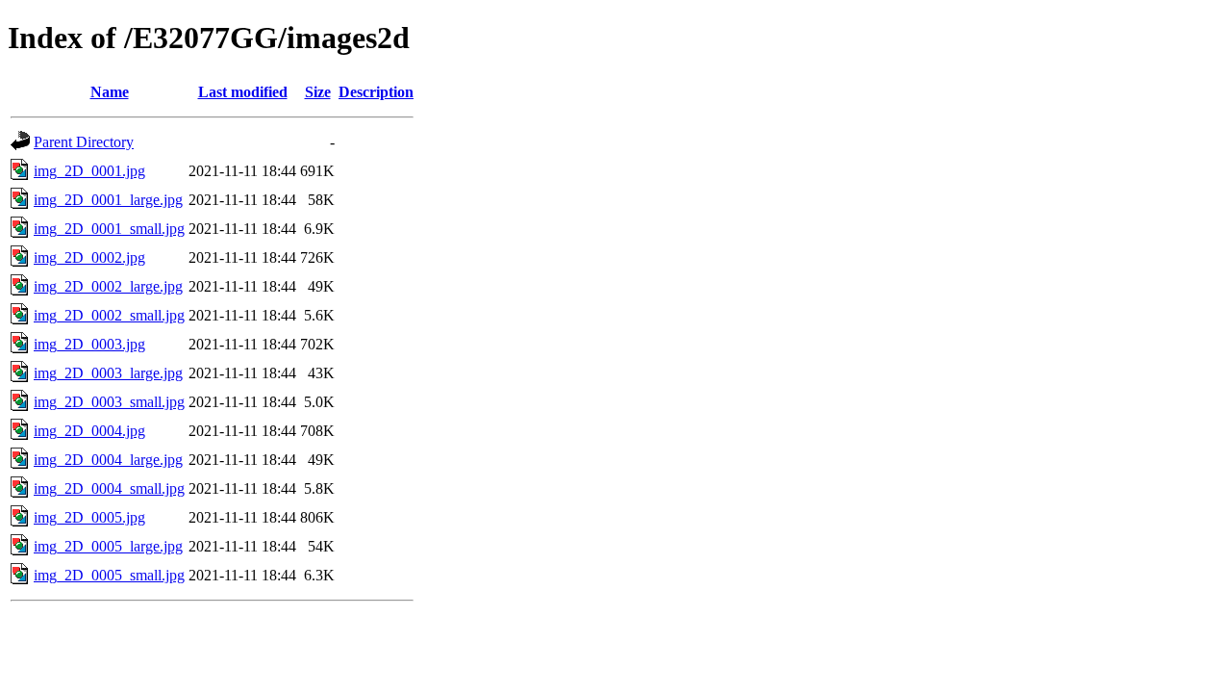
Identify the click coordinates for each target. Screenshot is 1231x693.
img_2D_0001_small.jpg (109, 228)
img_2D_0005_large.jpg (108, 546)
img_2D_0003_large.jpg (108, 373)
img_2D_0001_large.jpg (108, 200)
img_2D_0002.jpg (89, 257)
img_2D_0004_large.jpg (108, 459)
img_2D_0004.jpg (89, 431)
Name (109, 92)
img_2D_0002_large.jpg (108, 286)
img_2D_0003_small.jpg (109, 402)
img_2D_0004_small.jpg (109, 488)
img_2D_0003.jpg (89, 344)
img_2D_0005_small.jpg (109, 575)
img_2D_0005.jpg (89, 517)
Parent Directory (84, 142)
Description (376, 92)
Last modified (243, 92)
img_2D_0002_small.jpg (109, 315)
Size (318, 92)
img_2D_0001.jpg (89, 171)
